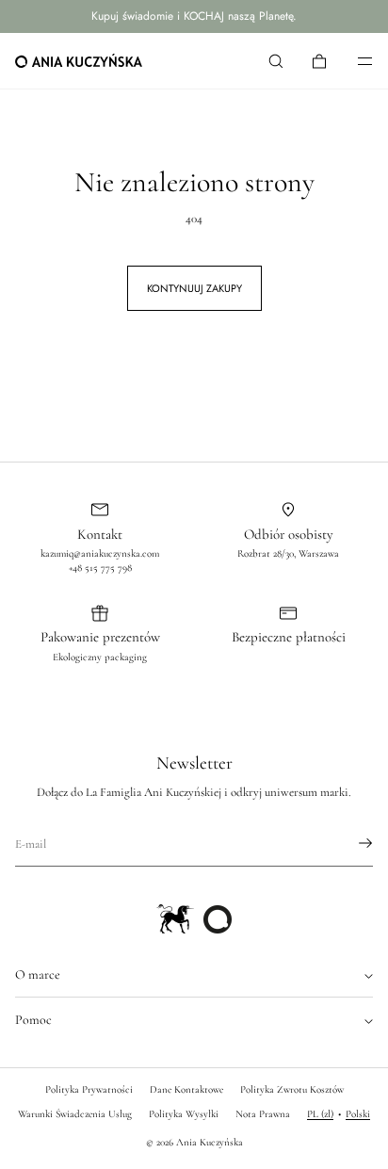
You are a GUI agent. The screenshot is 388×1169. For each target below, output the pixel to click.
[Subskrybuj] (349, 843)
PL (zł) (320, 1114)
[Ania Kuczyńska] (78, 61)
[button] (276, 61)
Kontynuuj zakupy (194, 288)
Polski (358, 1114)
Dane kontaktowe (186, 1089)
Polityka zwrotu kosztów (292, 1089)
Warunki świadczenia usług (75, 1114)
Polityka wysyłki (183, 1114)
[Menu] (352, 61)
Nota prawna (262, 1114)
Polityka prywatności (89, 1089)
